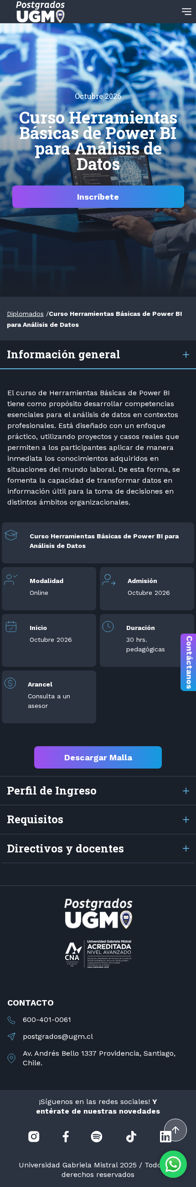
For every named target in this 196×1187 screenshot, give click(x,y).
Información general (63, 354)
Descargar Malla (98, 757)
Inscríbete (98, 196)
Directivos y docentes (65, 848)
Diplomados (25, 313)
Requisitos (35, 819)
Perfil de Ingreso (52, 790)
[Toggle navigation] (186, 11)
